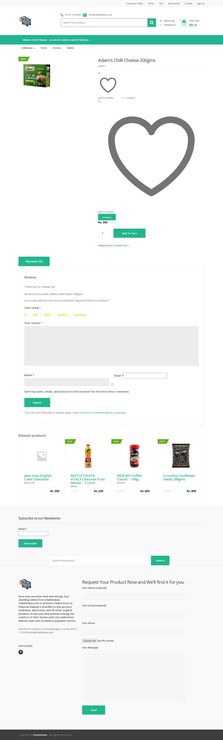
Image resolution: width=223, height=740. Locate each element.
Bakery (111, 245)
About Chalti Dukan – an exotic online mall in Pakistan (56, 39)
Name (29, 375)
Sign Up (201, 3)
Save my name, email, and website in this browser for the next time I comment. (76, 391)
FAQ (161, 3)
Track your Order (134, 3)
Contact (188, 3)
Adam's (125, 245)
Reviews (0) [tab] (34, 261)
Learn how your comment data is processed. (99, 412)
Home (43, 47)
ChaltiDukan (27, 47)
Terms (151, 3)
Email (118, 375)
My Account (174, 3)
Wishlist (168, 20)
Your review (33, 323)
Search (160, 560)
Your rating (32, 307)
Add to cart (129, 233)
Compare (169, 24)
